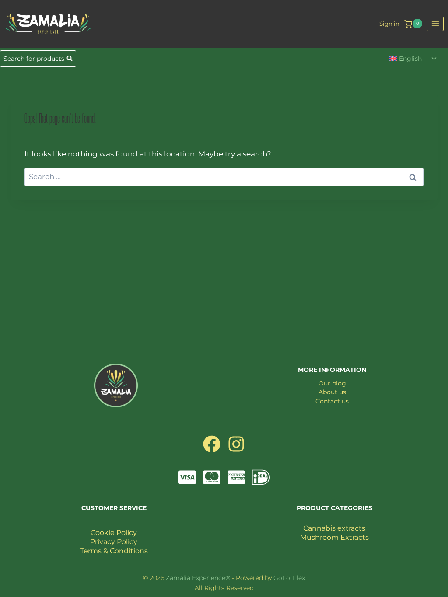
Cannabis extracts (334, 528)
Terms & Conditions (114, 551)
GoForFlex (289, 578)
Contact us (332, 401)
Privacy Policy (113, 542)
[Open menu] (435, 24)
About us (332, 392)
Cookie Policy (114, 532)
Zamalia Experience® (198, 578)
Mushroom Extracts (334, 537)
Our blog (332, 383)
